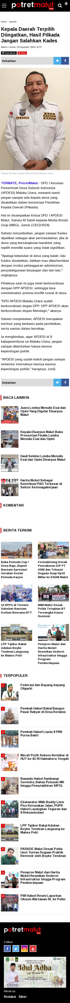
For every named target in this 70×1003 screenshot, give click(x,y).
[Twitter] (57, 61)
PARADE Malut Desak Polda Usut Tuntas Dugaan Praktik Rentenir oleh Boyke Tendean (43, 852)
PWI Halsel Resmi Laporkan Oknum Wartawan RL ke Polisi (42, 897)
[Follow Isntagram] (24, 948)
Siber (23, 996)
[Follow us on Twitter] (15, 948)
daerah (13, 22)
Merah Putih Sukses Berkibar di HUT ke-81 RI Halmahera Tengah (44, 757)
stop (23, 52)
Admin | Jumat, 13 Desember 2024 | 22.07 (21, 47)
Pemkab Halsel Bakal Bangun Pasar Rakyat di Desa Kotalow (43, 710)
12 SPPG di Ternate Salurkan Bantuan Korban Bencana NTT (16, 608)
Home (4, 22)
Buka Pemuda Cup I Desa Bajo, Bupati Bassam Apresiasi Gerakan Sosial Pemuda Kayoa (15, 569)
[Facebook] (65, 61)
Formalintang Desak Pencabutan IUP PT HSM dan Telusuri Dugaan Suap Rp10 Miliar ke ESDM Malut (53, 569)
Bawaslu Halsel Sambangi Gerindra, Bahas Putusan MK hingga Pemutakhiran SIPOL (42, 782)
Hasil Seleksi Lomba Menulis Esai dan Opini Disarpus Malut (43, 457)
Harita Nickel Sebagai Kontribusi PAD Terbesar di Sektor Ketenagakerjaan (41, 484)
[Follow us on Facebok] (7, 948)
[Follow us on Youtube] (33, 948)
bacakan (10, 52)
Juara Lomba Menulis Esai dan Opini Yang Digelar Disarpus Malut (43, 411)
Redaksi (10, 996)
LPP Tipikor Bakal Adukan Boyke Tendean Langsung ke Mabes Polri (42, 829)
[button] (66, 2)
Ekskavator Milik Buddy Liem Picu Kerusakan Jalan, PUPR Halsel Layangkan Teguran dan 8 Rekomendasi (43, 807)
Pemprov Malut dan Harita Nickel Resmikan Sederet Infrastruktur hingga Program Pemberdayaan (42, 878)
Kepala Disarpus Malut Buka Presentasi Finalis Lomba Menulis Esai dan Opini (41, 435)
